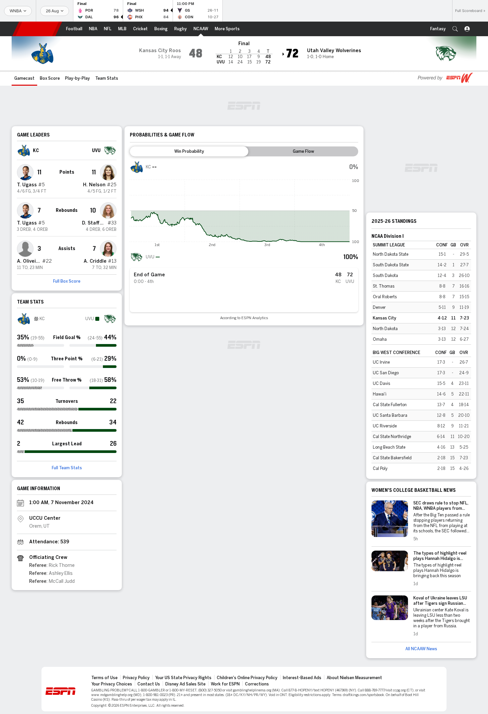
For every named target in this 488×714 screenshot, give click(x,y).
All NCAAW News (421, 649)
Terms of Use (104, 677)
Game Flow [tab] (303, 151)
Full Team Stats (67, 468)
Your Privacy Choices (111, 684)
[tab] (189, 151)
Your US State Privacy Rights (183, 677)
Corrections (257, 684)
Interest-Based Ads (302, 677)
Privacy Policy (136, 677)
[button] (455, 29)
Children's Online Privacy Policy (247, 677)
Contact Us (148, 684)
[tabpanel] (244, 240)
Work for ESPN (225, 684)
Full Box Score (66, 281)
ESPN (37, 29)
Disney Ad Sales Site (185, 684)
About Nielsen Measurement (354, 677)
